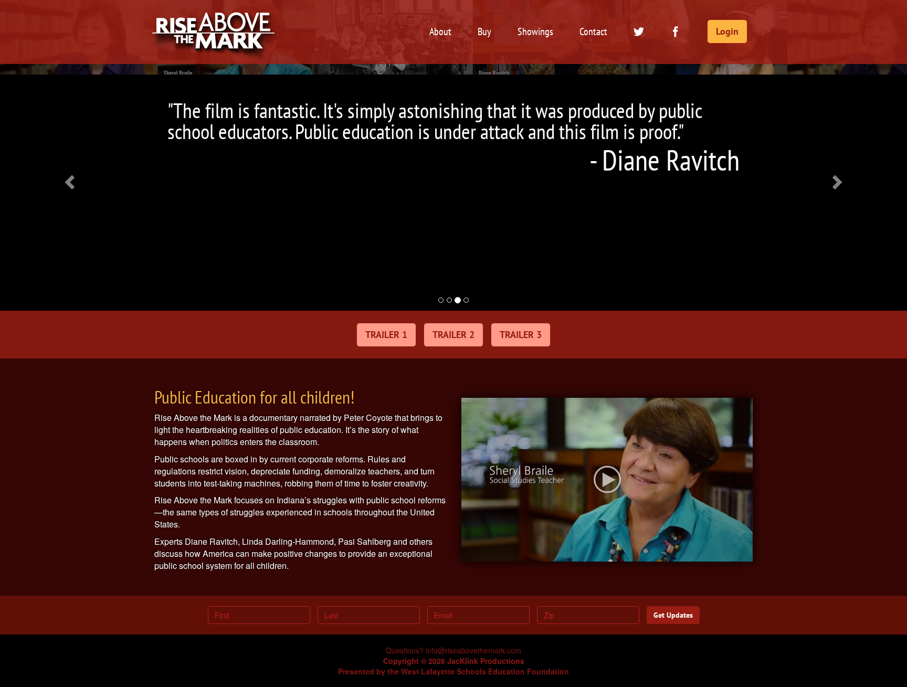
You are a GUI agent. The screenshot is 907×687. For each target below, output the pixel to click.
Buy (484, 31)
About (440, 31)
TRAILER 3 (521, 335)
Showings (535, 31)
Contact (593, 31)
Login (727, 31)
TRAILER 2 (453, 335)
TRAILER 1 (386, 335)
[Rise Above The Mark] (213, 13)
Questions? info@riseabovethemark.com (453, 650)
